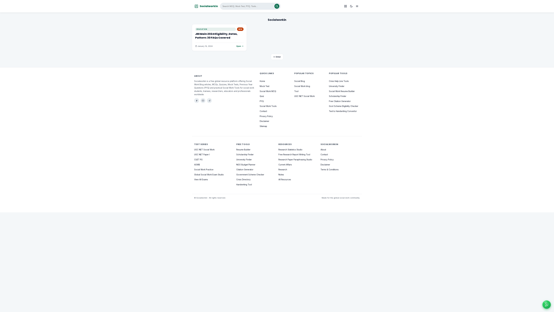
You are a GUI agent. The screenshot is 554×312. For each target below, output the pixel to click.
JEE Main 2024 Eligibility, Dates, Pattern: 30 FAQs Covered (216, 35)
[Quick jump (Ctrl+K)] (345, 6)
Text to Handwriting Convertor (343, 111)
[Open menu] (357, 6)
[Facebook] (196, 100)
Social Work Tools (268, 106)
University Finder (336, 86)
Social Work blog (302, 86)
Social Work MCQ (268, 91)
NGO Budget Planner (245, 164)
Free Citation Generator (340, 101)
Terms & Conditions (330, 169)
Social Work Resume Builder (342, 91)
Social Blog (299, 81)
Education (201, 29)
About (323, 149)
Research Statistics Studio (290, 149)
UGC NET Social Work (304, 96)
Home (262, 81)
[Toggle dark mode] (351, 6)
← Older (277, 57)
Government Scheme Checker (250, 174)
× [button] (550, 301)
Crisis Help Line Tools (339, 81)
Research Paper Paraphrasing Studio (295, 159)
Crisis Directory (243, 179)
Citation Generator (244, 169)
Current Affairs (285, 164)
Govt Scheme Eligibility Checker (343, 106)
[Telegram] (209, 100)
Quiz (262, 96)
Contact (263, 111)
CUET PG (198, 159)
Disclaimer (264, 121)
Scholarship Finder (337, 96)
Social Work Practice (203, 169)
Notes (281, 174)
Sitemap (263, 126)
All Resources (284, 179)
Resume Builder (243, 149)
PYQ (262, 101)
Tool (296, 91)
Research (282, 169)
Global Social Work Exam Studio (209, 174)
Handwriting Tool (244, 184)
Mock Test (264, 86)
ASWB (197, 164)
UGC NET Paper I (202, 154)
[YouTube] (203, 100)
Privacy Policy (266, 116)
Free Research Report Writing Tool (294, 154)
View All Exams (201, 179)
